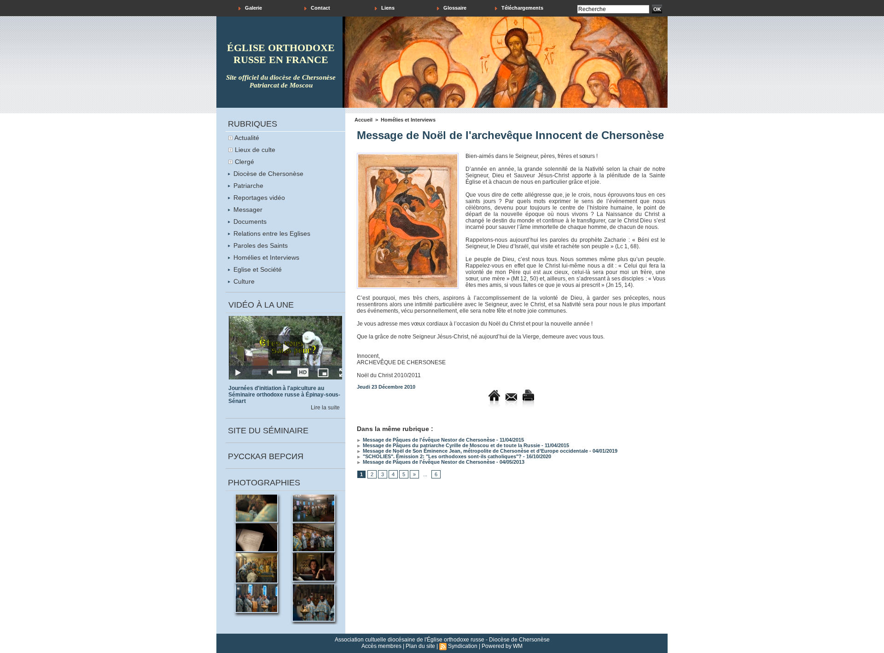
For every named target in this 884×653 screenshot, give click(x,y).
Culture (243, 281)
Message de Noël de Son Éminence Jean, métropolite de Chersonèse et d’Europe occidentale (474, 451)
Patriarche (247, 185)
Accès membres (381, 646)
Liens (387, 8)
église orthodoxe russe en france (281, 53)
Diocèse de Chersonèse (267, 173)
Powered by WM (502, 646)
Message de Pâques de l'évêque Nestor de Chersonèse (428, 440)
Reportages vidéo (258, 197)
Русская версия (265, 456)
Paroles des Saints (260, 245)
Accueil (363, 119)
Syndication (462, 646)
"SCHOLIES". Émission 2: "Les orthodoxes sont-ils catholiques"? (441, 456)
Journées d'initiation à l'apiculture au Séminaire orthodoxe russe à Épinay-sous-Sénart (284, 394)
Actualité (246, 137)
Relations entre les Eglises (271, 233)
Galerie (253, 8)
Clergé (244, 161)
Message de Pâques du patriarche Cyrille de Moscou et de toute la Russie (450, 445)
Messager (247, 209)
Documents (249, 221)
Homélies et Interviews (265, 257)
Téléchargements (521, 8)
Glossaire (454, 8)
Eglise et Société (257, 269)
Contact (319, 8)
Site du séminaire (268, 430)
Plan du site (420, 646)
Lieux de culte (255, 149)
